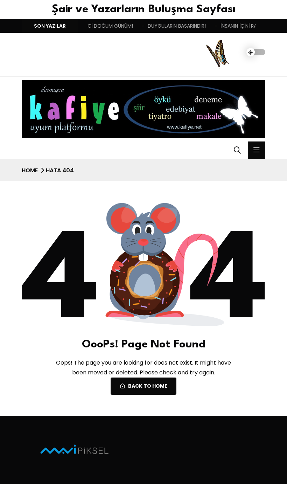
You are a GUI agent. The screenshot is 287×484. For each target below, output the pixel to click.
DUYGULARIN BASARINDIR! (169, 25)
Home (30, 170)
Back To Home (147, 385)
